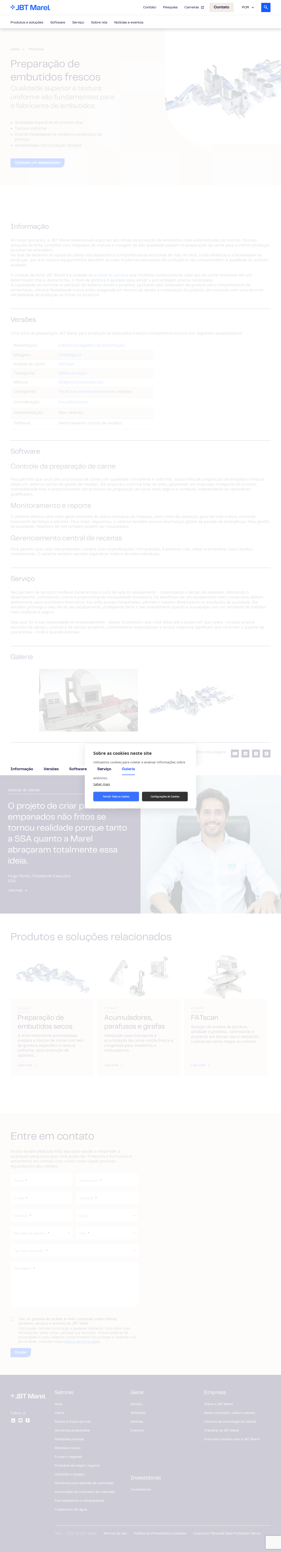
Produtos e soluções (27, 22)
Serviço (78, 22)
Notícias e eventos (128, 22)
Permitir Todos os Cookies (116, 796)
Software (57, 22)
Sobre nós (99, 22)
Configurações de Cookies (165, 796)
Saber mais (101, 784)
